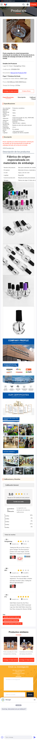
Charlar (33, 4)
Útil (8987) (25, 573)
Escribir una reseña (19, 501)
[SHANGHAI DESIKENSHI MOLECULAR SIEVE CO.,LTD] (7, 4)
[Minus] (35, 700)
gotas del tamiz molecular (11, 620)
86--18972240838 (31, 1)
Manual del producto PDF (18, 73)
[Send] (34, 737)
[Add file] (2, 737)
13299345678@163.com (9, 1)
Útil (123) (25, 599)
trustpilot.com (15, 544)
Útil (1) (25, 544)
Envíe (30, 695)
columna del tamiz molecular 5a (12, 623)
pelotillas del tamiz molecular (12, 617)
